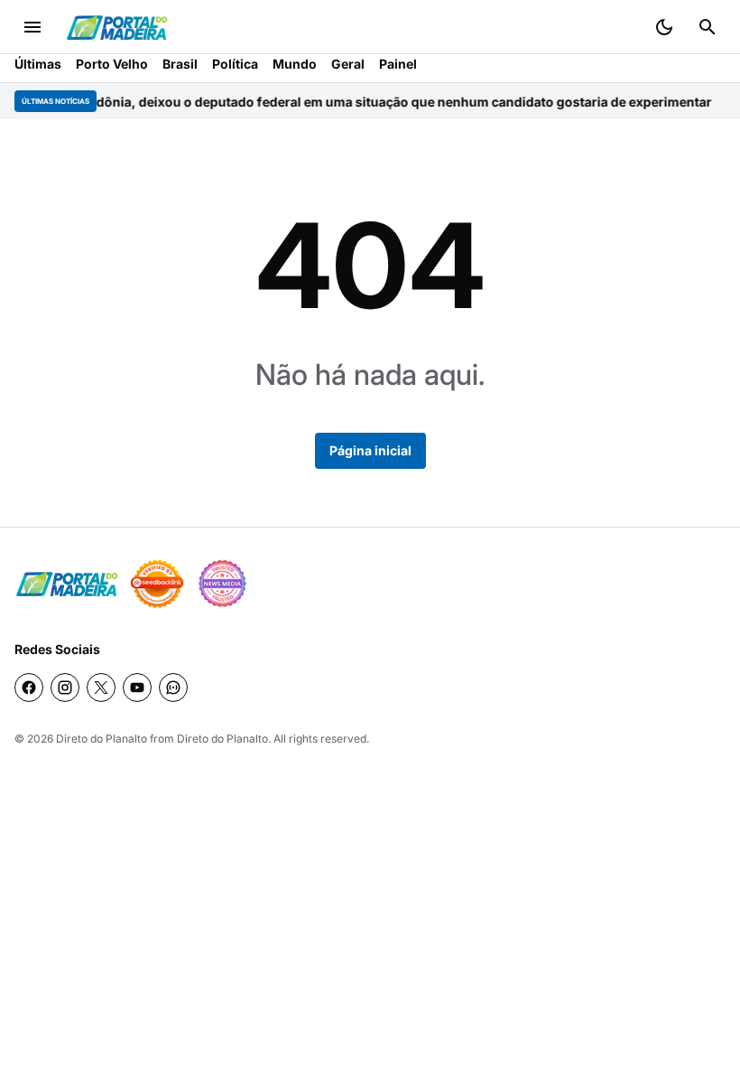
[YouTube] (137, 687)
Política (235, 63)
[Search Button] (707, 27)
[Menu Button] (32, 27)
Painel (398, 63)
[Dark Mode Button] (664, 27)
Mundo (295, 63)
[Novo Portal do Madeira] (117, 27)
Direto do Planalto (101, 738)
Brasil (180, 63)
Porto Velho (112, 63)
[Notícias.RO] (66, 584)
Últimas (37, 63)
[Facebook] (28, 687)
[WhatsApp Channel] (173, 687)
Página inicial (370, 450)
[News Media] (222, 583)
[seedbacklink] (157, 583)
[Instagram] (65, 687)
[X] (101, 687)
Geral (348, 63)
